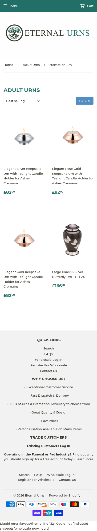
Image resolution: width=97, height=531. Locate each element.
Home (8, 65)
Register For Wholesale (48, 365)
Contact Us (48, 371)
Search (48, 348)
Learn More (84, 459)
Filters (84, 100)
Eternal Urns (34, 495)
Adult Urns (31, 65)
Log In (64, 446)
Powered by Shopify (64, 495)
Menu (13, 6)
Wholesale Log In (48, 359)
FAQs (48, 354)
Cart (89, 6)
